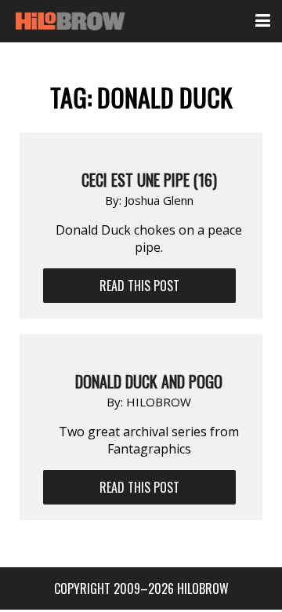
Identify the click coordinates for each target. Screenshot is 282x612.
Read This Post (139, 285)
